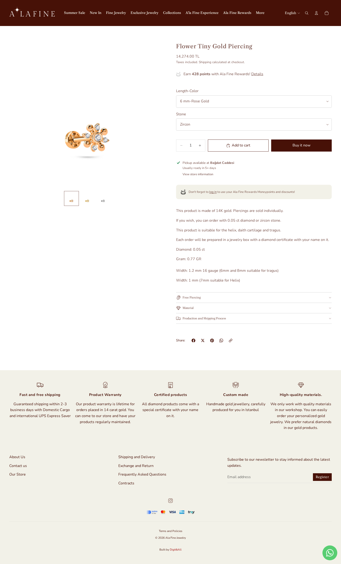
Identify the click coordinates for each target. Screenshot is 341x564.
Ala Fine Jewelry (175, 538)
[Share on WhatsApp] (221, 340)
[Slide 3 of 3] (103, 198)
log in (213, 192)
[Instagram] (170, 500)
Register (322, 477)
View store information (198, 174)
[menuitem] (260, 13)
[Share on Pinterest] (212, 340)
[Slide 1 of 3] (71, 198)
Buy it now (301, 145)
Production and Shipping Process (204, 318)
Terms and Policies (170, 531)
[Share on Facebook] (193, 340)
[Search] (307, 13)
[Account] (316, 13)
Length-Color (187, 91)
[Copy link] (230, 340)
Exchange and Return (136, 465)
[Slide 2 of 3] (87, 198)
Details (257, 74)
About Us (17, 457)
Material (188, 308)
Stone (181, 114)
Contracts (126, 483)
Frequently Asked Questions (142, 474)
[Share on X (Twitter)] (202, 340)
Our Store (17, 474)
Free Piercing (192, 297)
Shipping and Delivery (136, 457)
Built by (170, 549)
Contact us (18, 465)
